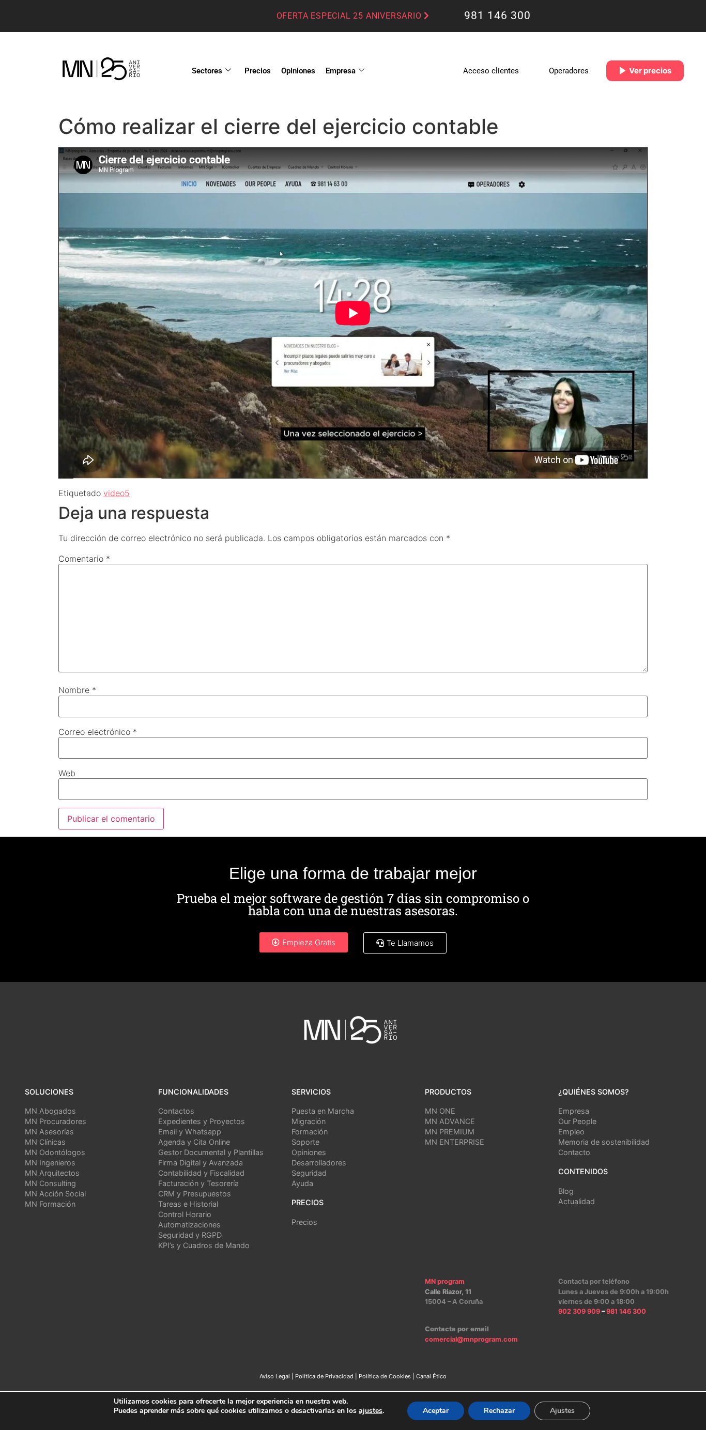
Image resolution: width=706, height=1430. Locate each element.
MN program (445, 1281)
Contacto (574, 1152)
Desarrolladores (318, 1162)
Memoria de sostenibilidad (604, 1141)
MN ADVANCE (450, 1121)
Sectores (207, 70)
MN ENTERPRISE (454, 1141)
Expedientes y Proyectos (201, 1121)
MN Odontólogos (55, 1152)
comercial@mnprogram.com (471, 1339)
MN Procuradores (55, 1121)
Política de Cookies (385, 1376)
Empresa (341, 70)
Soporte (305, 1141)
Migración (308, 1121)
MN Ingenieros (50, 1162)
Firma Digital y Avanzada (200, 1162)
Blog (566, 1191)
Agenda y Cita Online (194, 1141)
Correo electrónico (97, 732)
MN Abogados (50, 1110)
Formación (309, 1131)
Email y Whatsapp (189, 1131)
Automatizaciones (189, 1224)
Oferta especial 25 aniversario (350, 16)
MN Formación (50, 1204)
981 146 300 (497, 15)
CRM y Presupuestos (194, 1193)
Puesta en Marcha (322, 1110)
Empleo (571, 1131)
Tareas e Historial (188, 1204)
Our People (577, 1121)
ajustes (370, 1411)
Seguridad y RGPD (190, 1235)
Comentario (84, 559)
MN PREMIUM (449, 1131)
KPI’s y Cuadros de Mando (204, 1245)
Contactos (176, 1110)
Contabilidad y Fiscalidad (201, 1172)
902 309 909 (580, 1311)
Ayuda (302, 1183)
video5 (116, 493)
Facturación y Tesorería (198, 1183)
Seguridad (309, 1172)
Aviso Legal (274, 1376)
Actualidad (576, 1201)
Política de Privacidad (324, 1376)
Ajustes (562, 1411)
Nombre (77, 690)
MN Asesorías (49, 1131)
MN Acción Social (55, 1193)
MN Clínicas (45, 1141)
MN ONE (440, 1110)
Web (66, 773)
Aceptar (436, 1411)
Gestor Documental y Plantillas (211, 1152)
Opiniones (298, 70)
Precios (257, 70)
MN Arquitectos (52, 1172)
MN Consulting (50, 1183)
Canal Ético (431, 1376)
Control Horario (184, 1214)
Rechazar (499, 1411)
